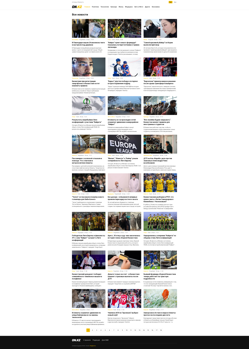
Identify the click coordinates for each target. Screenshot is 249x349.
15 (148, 330)
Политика (95, 7)
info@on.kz (93, 345)
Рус (170, 2)
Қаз (175, 2)
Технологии (105, 7)
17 (156, 330)
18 (161, 330)
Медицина (129, 7)
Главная (87, 7)
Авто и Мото (138, 7)
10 (126, 330)
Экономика (156, 7)
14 (144, 330)
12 (135, 330)
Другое (147, 7)
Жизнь (121, 7)
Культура (114, 7)
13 (139, 330)
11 (131, 330)
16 (152, 330)
